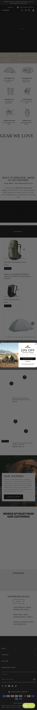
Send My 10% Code (28, 358)
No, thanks (27, 361)
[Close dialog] (35, 344)
